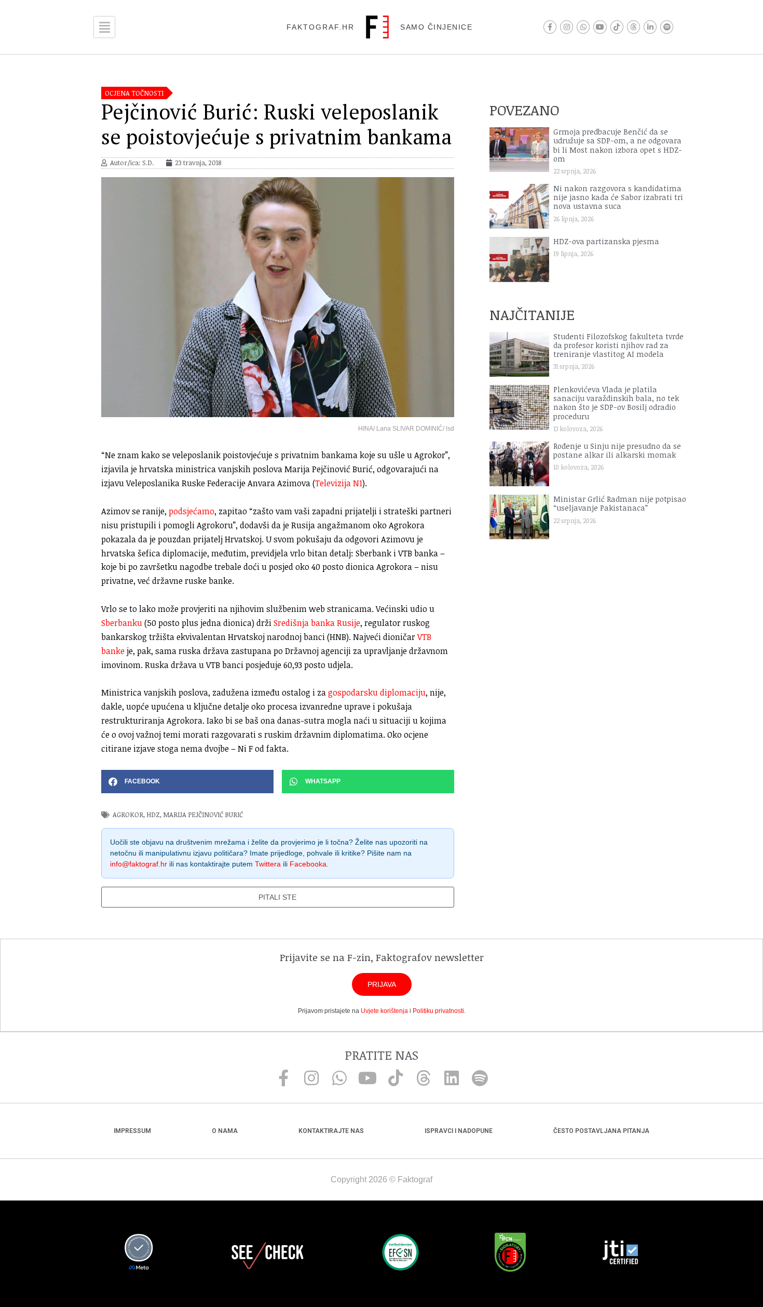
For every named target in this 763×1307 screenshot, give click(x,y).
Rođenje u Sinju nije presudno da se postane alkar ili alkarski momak (617, 450)
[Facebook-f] (549, 26)
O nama (225, 1131)
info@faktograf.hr (138, 864)
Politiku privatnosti (438, 1011)
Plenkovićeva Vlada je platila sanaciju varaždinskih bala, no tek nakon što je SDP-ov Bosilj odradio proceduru (616, 402)
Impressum (132, 1131)
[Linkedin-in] (650, 26)
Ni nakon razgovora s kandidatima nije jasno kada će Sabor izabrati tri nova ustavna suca (618, 197)
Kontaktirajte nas (331, 1131)
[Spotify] (666, 26)
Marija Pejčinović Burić (203, 814)
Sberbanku (121, 623)
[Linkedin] (451, 1078)
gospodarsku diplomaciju (377, 692)
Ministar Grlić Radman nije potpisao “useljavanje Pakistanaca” (619, 503)
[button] (187, 781)
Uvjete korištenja (384, 1011)
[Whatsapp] (583, 26)
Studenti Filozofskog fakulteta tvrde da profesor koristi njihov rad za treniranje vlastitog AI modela (618, 345)
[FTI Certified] (620, 1254)
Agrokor (128, 814)
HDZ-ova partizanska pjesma (606, 241)
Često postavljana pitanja (601, 1131)
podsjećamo (191, 511)
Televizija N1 (338, 483)
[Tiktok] (616, 26)
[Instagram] (566, 26)
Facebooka (308, 864)
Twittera (268, 864)
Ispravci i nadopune (459, 1131)
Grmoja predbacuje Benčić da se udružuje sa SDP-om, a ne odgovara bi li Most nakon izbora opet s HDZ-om (617, 145)
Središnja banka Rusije (317, 623)
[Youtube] (599, 26)
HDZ (153, 814)
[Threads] (633, 26)
